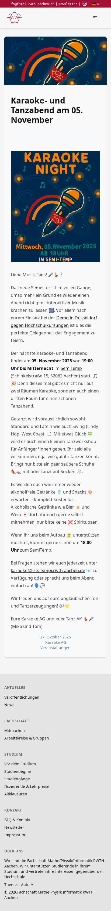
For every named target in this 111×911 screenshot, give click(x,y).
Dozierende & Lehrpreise (26, 786)
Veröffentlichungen (21, 697)
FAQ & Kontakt (17, 819)
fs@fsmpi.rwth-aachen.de (32, 4)
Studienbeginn (17, 771)
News (9, 704)
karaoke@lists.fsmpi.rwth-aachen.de (48, 570)
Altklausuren (15, 793)
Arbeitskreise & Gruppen (26, 738)
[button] (95, 17)
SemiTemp (71, 368)
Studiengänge (17, 778)
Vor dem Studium (20, 763)
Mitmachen (14, 730)
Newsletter (67, 4)
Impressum (14, 834)
